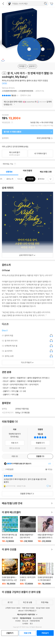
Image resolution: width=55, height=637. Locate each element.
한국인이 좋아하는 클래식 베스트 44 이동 (10, 529)
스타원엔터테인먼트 (9, 91)
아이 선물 (14, 391)
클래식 (12, 378)
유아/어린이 (33, 384)
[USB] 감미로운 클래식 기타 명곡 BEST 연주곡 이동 (46, 574)
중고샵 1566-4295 (43, 608)
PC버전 (17, 621)
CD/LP (5, 378)
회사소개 (25, 621)
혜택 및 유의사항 (14, 448)
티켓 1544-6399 (28, 608)
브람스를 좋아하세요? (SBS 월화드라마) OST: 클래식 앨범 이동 (46, 529)
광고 (31, 624)
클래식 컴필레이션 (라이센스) (38, 378)
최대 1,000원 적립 (44, 138)
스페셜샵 (13, 388)
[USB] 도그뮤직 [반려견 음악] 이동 (28, 569)
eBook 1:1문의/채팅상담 (26, 611)
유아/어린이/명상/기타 (19, 384)
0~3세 (23, 391)
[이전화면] (3, 3)
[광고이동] (45, 3)
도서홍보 (25, 624)
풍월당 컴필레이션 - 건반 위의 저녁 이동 (28, 529)
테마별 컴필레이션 (34, 381)
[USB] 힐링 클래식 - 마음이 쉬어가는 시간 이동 (10, 572)
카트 (52, 3)
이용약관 (15, 618)
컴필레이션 (21, 378)
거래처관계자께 (35, 621)
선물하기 (6, 391)
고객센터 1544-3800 (12, 608)
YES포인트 (6, 122)
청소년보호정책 (38, 618)
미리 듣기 (22, 388)
